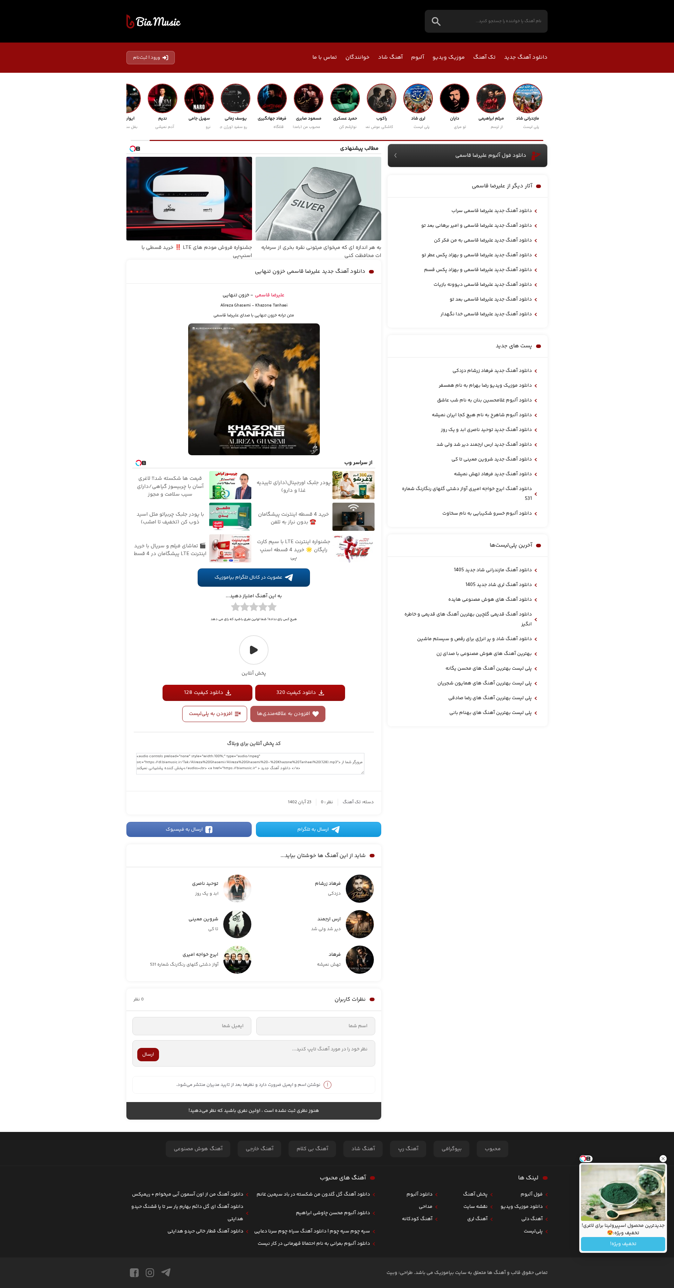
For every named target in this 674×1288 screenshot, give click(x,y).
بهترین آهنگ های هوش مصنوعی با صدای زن (484, 654)
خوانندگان (357, 57)
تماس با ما (324, 57)
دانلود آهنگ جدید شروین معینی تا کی (491, 459)
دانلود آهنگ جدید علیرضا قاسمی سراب (491, 211)
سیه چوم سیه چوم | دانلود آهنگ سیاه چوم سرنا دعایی (312, 1231)
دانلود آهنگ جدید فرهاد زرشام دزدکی (492, 371)
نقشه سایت (475, 1207)
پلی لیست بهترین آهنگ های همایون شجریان (484, 683)
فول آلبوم (532, 1194)
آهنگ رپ (408, 1149)
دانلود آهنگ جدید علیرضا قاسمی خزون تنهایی (310, 271)
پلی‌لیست (533, 1231)
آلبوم (417, 57)
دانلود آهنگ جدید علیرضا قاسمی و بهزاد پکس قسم (478, 270)
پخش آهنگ (475, 1194)
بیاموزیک (153, 21)
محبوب (493, 1149)
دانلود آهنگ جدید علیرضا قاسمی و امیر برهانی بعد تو (476, 226)
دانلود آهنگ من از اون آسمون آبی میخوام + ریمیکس (187, 1194)
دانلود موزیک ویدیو (522, 1207)
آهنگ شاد (390, 57)
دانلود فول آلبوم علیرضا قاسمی (490, 156)
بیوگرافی (452, 1149)
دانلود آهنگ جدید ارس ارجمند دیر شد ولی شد (484, 445)
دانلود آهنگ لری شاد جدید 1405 (498, 585)
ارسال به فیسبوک (184, 829)
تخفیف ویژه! (623, 1244)
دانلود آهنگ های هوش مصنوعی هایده (490, 600)
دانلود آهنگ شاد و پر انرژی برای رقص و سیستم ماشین (474, 639)
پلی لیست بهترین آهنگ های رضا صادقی (490, 698)
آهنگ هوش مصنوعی (198, 1149)
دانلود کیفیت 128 (203, 693)
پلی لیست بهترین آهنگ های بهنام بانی (490, 713)
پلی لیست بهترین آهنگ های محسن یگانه (488, 668)
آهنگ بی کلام (312, 1149)
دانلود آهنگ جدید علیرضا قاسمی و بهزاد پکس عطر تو (477, 255)
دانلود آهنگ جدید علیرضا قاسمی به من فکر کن (483, 240)
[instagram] (150, 1272)
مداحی (425, 1207)
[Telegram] (166, 1272)
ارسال (148, 1054)
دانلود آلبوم (419, 1194)
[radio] (272, 608)
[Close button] (663, 1158)
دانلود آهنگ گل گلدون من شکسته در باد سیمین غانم (313, 1194)
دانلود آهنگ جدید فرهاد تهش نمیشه (493, 474)
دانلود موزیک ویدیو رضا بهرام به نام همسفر (485, 385)
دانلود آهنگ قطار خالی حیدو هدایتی (205, 1231)
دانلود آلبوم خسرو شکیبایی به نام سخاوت (487, 513)
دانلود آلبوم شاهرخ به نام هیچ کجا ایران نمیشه (482, 415)
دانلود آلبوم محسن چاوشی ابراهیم (333, 1213)
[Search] (436, 21)
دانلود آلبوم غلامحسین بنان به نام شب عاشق (484, 400)
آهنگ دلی (532, 1219)
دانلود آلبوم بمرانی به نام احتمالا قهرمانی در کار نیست (314, 1244)
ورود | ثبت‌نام (146, 57)
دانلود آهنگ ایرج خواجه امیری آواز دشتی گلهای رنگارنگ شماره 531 (467, 494)
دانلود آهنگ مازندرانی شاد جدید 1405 (493, 570)
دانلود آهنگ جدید (526, 57)
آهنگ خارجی (259, 1149)
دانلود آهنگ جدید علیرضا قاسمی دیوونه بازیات (483, 285)
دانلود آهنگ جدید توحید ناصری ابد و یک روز (486, 430)
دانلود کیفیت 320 (296, 693)
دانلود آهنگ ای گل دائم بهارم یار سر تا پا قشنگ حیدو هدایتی (187, 1213)
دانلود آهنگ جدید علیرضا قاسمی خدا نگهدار (486, 314)
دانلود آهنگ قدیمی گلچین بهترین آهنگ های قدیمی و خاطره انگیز (468, 619)
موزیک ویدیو (448, 57)
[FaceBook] (134, 1272)
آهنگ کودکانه (417, 1219)
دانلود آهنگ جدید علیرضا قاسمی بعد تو (491, 299)
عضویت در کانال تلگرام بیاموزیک (248, 577)
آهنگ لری (477, 1219)
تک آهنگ (484, 57)
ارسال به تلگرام (313, 829)
